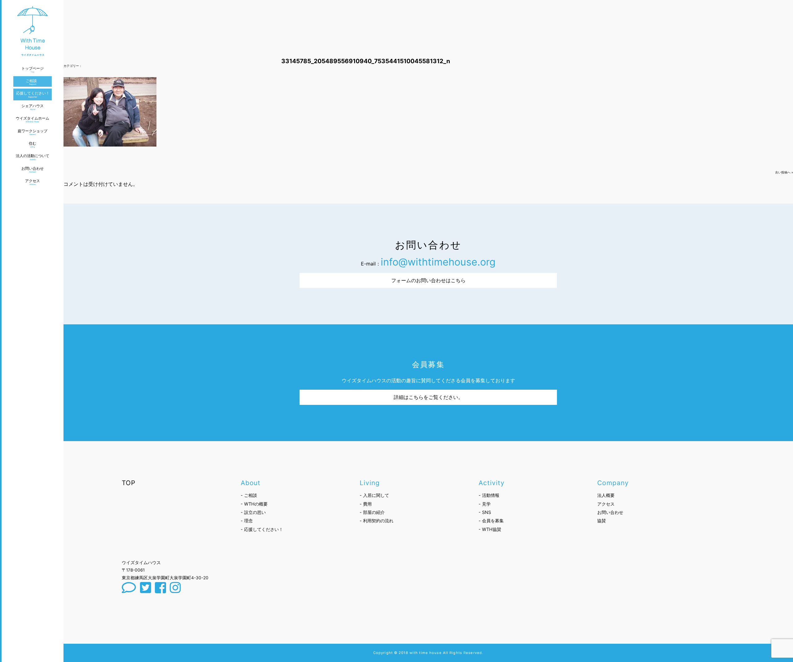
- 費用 (366, 503)
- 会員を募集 (491, 520)
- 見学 (485, 503)
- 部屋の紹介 (372, 512)
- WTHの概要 (254, 503)
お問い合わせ (610, 512)
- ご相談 (249, 495)
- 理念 (247, 520)
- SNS (485, 512)
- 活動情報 (489, 495)
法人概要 (606, 495)
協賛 (601, 520)
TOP (128, 483)
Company (613, 483)
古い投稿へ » (784, 172)
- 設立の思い (253, 512)
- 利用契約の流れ (376, 520)
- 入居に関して (374, 495)
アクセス (606, 503)
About (251, 483)
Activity (492, 483)
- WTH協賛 (490, 529)
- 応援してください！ (262, 529)
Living (370, 483)
